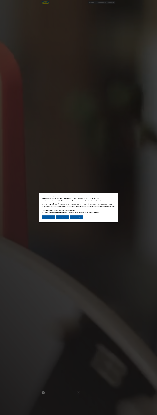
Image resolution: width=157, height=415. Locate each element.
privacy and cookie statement (57, 212)
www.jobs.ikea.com (53, 198)
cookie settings (94, 212)
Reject (62, 217)
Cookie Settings (76, 217)
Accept (48, 217)
